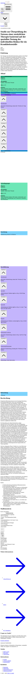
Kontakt (2, 25)
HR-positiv (5, 653)
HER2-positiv (6, 651)
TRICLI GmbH (10, 673)
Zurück (2, 531)
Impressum (5, 667)
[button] (14, 47)
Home (2, 12)
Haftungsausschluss (7, 671)
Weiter (2, 534)
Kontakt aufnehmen (5, 640)
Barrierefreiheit (6, 662)
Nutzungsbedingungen (8, 669)
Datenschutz (6, 668)
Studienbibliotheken (5, 13)
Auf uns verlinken (7, 660)
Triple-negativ (6, 654)
